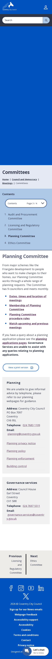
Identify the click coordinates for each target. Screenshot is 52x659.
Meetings (7, 183)
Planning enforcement (20, 458)
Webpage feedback (26, 614)
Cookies (26, 630)
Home (5, 179)
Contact (26, 640)
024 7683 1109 (31, 425)
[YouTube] (31, 588)
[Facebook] (11, 588)
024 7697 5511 (31, 506)
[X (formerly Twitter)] (26, 596)
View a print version (18, 367)
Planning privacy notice (21, 443)
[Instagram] (21, 588)
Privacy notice (26, 645)
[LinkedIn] (41, 588)
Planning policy (16, 451)
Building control (17, 466)
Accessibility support (26, 619)
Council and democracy (24, 179)
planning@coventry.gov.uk (24, 434)
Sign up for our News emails (26, 609)
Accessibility (26, 624)
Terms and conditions (26, 635)
